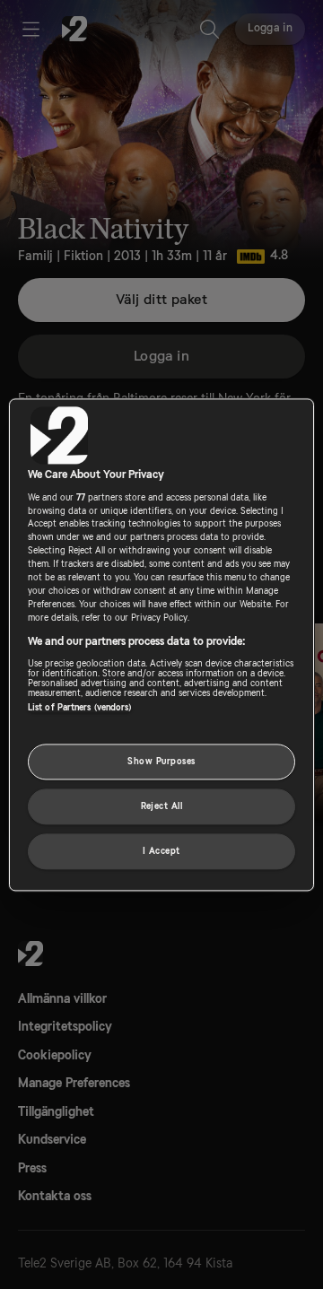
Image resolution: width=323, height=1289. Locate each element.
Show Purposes (161, 761)
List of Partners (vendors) (80, 707)
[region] (161, 644)
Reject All (162, 806)
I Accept (161, 851)
